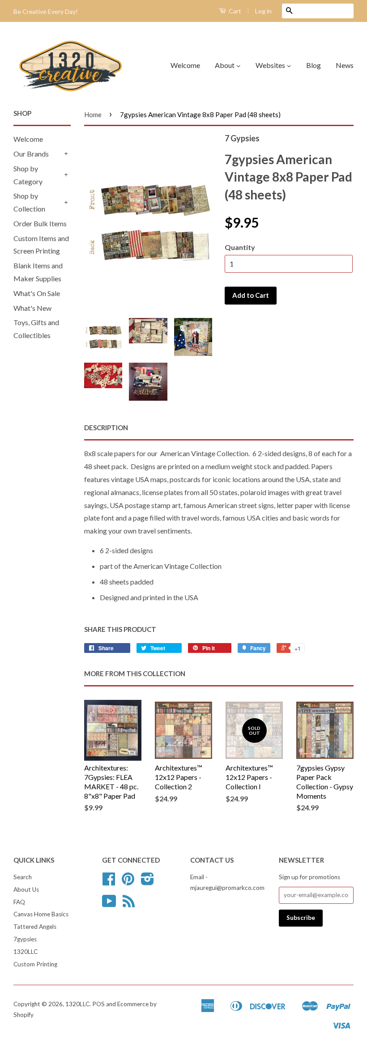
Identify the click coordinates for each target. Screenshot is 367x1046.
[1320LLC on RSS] (128, 904)
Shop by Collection (29, 202)
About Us (26, 889)
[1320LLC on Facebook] (108, 881)
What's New (32, 308)
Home (93, 114)
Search (22, 877)
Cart (234, 11)
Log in (263, 11)
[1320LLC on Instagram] (147, 881)
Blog (313, 65)
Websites (271, 65)
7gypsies (25, 939)
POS (98, 1004)
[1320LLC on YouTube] (109, 904)
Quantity (240, 247)
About (225, 65)
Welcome (185, 65)
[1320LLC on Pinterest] (128, 881)
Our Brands (31, 153)
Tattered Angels (34, 926)
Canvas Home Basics (40, 914)
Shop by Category (28, 175)
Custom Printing (35, 964)
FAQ (19, 902)
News (345, 65)
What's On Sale (36, 293)
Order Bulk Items (40, 223)
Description (106, 427)
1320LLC (25, 951)
